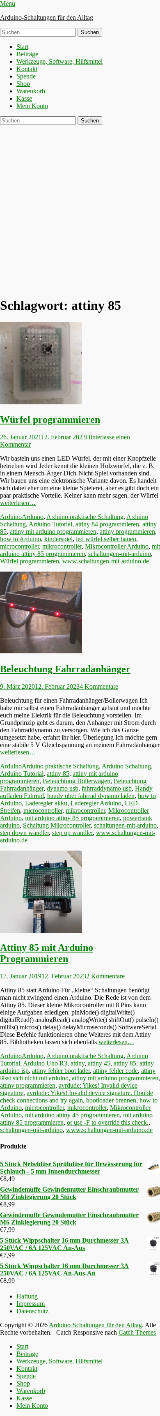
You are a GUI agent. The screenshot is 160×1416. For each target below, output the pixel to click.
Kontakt (26, 68)
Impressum (30, 1303)
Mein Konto (32, 105)
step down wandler (24, 832)
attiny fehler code (115, 1070)
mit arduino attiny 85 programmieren (80, 550)
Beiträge (27, 54)
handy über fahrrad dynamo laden (91, 795)
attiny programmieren (127, 531)
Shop (23, 83)
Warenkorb (30, 91)
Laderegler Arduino (96, 803)
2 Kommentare (105, 976)
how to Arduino (20, 538)
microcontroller (19, 546)
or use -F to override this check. (108, 1122)
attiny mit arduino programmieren (53, 531)
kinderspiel (58, 538)
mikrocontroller (62, 546)
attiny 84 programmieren (107, 524)
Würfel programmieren (50, 419)
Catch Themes (137, 1332)
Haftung (27, 1296)
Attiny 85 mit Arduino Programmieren (46, 953)
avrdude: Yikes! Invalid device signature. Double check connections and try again (76, 1096)
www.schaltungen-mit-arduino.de (105, 561)
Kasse (24, 98)
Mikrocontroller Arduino (117, 546)
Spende (26, 76)
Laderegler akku (46, 803)
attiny (78, 1063)
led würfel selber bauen (106, 538)
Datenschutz (32, 1311)
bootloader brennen (111, 1100)
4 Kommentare (99, 686)
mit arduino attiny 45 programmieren (72, 1115)
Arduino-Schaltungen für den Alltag (46, 17)
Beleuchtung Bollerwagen (76, 780)
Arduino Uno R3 (45, 1063)
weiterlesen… (18, 502)
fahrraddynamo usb (107, 788)
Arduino (11, 516)
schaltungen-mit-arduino (119, 553)
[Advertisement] (80, 209)
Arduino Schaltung (126, 766)
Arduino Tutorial (50, 524)
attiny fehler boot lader (61, 1070)
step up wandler (72, 832)
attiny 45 (99, 1063)
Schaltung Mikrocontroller (57, 825)
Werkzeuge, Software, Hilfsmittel (59, 61)
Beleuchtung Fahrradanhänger (65, 669)
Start (22, 46)
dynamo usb (62, 788)
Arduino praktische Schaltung (84, 516)
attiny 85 (58, 773)
